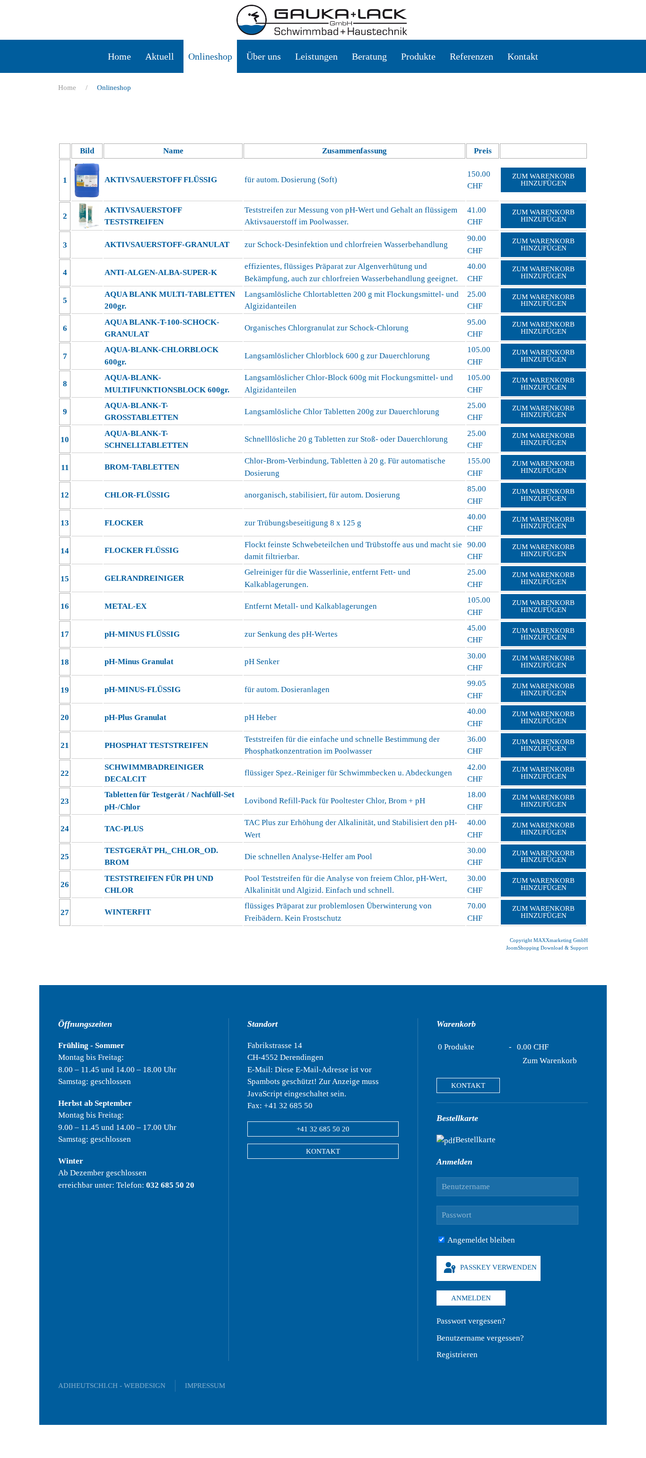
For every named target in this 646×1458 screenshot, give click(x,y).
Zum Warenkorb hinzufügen (543, 179)
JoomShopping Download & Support (547, 948)
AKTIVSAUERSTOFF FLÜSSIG (161, 179)
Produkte (418, 56)
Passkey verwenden (497, 1267)
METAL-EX (126, 606)
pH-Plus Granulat (135, 717)
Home (119, 56)
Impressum (205, 1385)
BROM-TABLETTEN (142, 466)
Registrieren (457, 1354)
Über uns (263, 56)
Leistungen (316, 56)
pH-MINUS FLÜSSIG (142, 634)
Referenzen (471, 56)
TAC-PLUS (124, 828)
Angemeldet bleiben (480, 1240)
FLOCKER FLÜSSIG (142, 550)
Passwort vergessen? (471, 1320)
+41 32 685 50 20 (323, 1129)
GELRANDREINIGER (144, 578)
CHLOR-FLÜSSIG (137, 494)
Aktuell (159, 56)
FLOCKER (124, 522)
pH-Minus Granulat (139, 661)
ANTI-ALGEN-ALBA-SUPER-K (161, 272)
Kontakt (522, 56)
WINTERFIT (128, 911)
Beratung (369, 56)
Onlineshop (210, 56)
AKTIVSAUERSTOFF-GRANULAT (167, 244)
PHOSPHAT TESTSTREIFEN (156, 745)
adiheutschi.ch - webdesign (112, 1385)
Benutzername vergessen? (480, 1338)
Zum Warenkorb (550, 1060)
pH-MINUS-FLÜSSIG (143, 689)
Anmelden (471, 1298)
